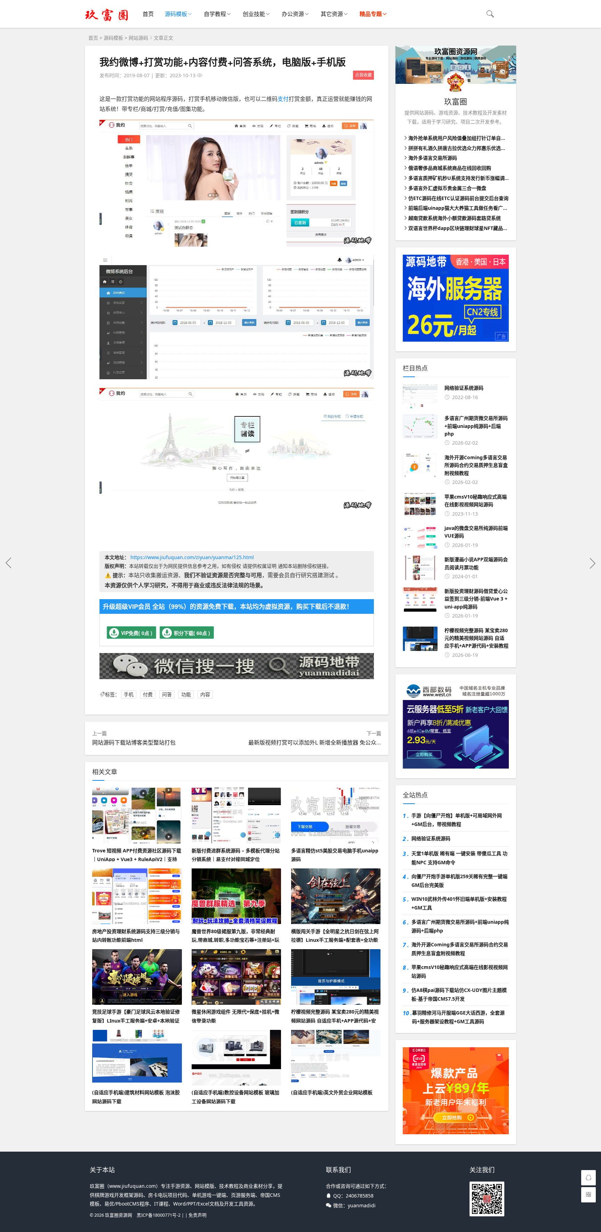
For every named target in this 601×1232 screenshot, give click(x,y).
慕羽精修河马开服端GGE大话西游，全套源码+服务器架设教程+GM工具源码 (458, 1017)
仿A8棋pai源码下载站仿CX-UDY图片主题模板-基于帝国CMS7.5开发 (459, 994)
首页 (148, 14)
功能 (186, 694)
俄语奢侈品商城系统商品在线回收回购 (449, 168)
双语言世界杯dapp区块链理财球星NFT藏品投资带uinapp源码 (476, 228)
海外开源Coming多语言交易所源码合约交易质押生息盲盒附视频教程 (459, 948)
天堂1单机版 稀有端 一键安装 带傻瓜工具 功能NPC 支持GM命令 (459, 857)
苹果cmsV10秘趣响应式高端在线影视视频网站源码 (459, 971)
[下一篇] (592, 563)
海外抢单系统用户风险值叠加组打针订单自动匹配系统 (466, 138)
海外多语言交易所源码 (432, 157)
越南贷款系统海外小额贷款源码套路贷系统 (454, 218)
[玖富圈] (107, 21)
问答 (167, 694)
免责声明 (198, 1215)
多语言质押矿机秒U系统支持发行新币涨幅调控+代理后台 (470, 178)
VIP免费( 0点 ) (136, 632)
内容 (205, 694)
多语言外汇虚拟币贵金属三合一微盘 (447, 188)
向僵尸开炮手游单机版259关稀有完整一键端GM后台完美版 (459, 880)
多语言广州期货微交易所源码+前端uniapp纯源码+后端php (460, 926)
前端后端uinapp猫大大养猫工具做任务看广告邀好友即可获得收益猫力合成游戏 (494, 208)
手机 (129, 694)
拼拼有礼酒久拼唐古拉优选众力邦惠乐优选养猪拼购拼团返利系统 (479, 148)
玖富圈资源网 (118, 1215)
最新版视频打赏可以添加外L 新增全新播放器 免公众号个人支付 (326, 742)
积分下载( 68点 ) (192, 632)
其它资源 (332, 14)
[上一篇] (8, 563)
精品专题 (371, 14)
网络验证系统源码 (430, 838)
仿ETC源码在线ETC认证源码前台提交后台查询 (458, 198)
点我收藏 (363, 75)
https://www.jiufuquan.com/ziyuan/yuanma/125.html (192, 557)
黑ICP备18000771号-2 (159, 1215)
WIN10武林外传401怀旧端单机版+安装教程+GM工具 (459, 903)
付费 (148, 694)
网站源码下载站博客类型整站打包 (134, 742)
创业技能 (254, 14)
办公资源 (293, 14)
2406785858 (360, 1195)
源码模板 (176, 14)
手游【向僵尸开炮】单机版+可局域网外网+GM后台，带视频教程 (456, 819)
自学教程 (215, 14)
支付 (283, 99)
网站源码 (138, 37)
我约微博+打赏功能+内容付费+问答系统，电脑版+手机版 (222, 62)
